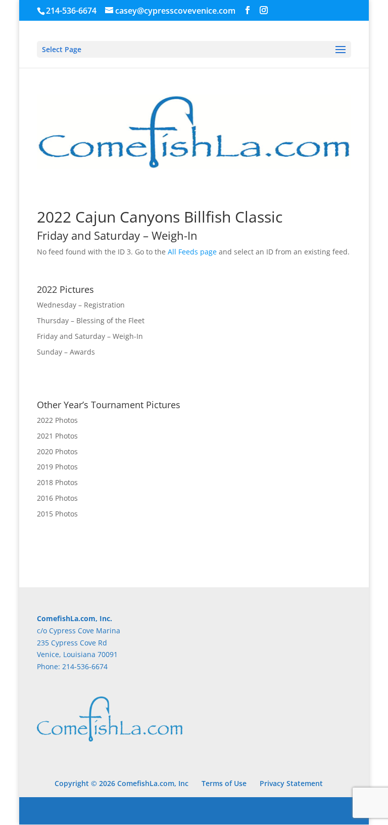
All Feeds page (192, 251)
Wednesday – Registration (81, 305)
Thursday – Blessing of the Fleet (90, 320)
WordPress (268, 810)
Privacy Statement (291, 783)
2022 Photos (57, 420)
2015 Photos (57, 513)
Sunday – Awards (66, 352)
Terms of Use (224, 783)
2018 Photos (57, 482)
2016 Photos (57, 498)
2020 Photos (57, 451)
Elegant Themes (172, 810)
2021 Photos (57, 436)
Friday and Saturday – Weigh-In (90, 336)
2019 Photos (57, 466)
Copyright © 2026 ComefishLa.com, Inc (121, 783)
